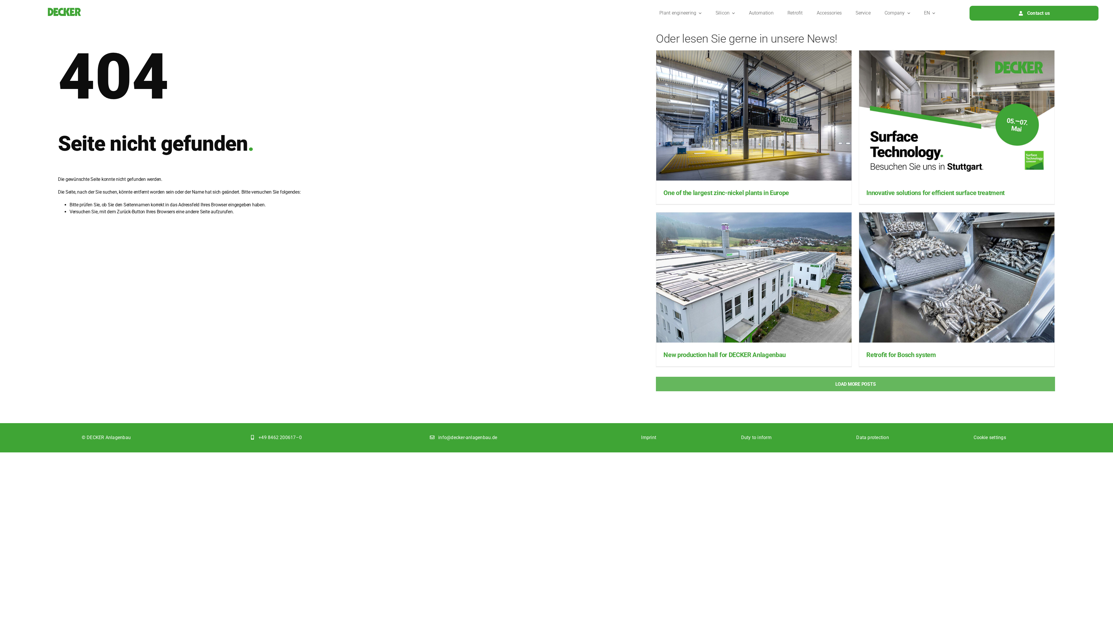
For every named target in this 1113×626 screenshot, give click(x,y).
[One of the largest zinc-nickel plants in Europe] (754, 115)
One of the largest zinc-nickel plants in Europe (726, 192)
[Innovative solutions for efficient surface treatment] (956, 115)
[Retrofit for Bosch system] (956, 277)
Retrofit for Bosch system (901, 355)
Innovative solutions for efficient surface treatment (935, 192)
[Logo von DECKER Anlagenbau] (64, 10)
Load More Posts (855, 384)
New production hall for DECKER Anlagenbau (724, 355)
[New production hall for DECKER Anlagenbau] (754, 277)
